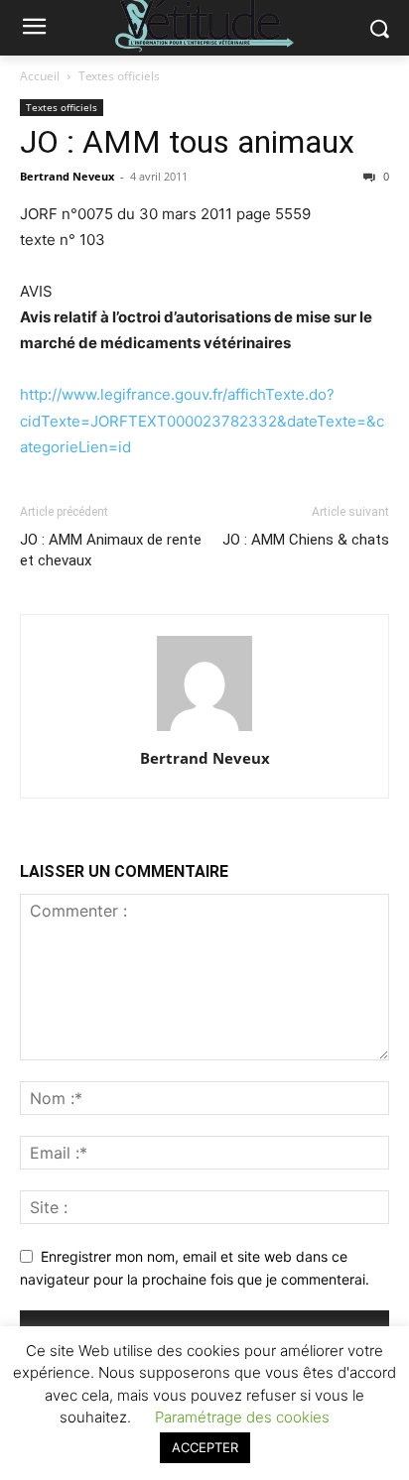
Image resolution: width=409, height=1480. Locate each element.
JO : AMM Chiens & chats (305, 540)
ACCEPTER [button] (205, 1447)
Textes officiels (119, 75)
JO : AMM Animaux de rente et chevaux (111, 550)
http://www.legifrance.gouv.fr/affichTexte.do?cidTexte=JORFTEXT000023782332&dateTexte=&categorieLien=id (202, 420)
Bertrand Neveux (67, 176)
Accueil (40, 75)
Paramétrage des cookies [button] (242, 1417)
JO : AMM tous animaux (187, 142)
